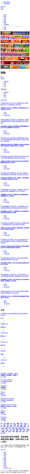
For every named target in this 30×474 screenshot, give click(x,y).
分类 (5, 19)
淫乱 (20, 431)
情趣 (3, 428)
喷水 (4, 430)
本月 (5, 83)
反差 (18, 426)
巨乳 (25, 426)
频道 (5, 21)
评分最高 (9, 313)
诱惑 (8, 423)
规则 (5, 465)
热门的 (2, 78)
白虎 (23, 431)
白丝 (6, 431)
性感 (18, 423)
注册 (5, 27)
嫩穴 (14, 423)
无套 (11, 426)
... (1, 306)
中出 (8, 425)
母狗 (19, 428)
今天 (5, 86)
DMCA (5, 466)
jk (25, 428)
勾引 (28, 426)
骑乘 (17, 431)
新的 (2, 76)
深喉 (21, 425)
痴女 (11, 425)
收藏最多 (25, 313)
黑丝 (28, 430)
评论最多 (20, 313)
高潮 (3, 431)
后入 (10, 428)
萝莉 (17, 430)
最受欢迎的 (3, 89)
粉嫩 (7, 430)
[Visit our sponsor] (15, 34)
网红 (24, 430)
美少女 (9, 431)
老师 (14, 426)
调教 (21, 430)
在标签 (5, 100)
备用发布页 (7, 3)
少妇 (4, 426)
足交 (1, 423)
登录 (2, 7)
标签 (5, 22)
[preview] (1, 118)
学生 (21, 423)
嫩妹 (16, 428)
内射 (6, 428)
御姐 (13, 428)
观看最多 (14, 313)
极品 (21, 426)
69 (27, 423)
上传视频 (6, 24)
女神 (25, 425)
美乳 (11, 423)
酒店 (14, 431)
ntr (1, 425)
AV (3, 6)
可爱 (5, 423)
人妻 (10, 430)
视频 (5, 16)
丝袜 (4, 425)
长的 (2, 100)
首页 (5, 14)
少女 (25, 423)
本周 (5, 84)
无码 (14, 425)
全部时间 (6, 81)
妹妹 (14, 430)
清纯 (8, 426)
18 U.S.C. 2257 (7, 468)
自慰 (23, 428)
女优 (5, 18)
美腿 (18, 425)
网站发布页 (7, 2)
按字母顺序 (4, 313)
